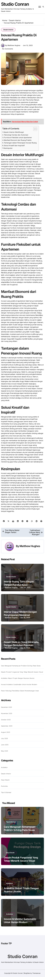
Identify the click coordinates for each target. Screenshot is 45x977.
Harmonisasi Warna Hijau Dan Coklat (25, 122)
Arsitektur (4, 767)
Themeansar (36, 973)
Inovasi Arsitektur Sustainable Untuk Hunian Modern (19, 684)
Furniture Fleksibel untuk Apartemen (18, 137)
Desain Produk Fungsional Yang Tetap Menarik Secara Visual (22, 672)
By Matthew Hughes (12, 45)
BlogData (27, 973)
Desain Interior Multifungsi (14, 132)
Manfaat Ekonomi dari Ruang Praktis (17, 140)
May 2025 (4, 751)
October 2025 (6, 720)
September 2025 (6, 726)
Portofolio (4, 786)
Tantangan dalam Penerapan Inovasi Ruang (20, 143)
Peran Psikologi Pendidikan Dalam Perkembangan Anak (20, 691)
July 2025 (4, 738)
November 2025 (6, 713)
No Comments (7, 49)
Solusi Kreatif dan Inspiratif (14, 145)
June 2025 (5, 745)
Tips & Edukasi (6, 792)
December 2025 (6, 707)
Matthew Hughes (30, 546)
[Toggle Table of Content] (34, 129)
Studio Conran (15, 4)
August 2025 (5, 732)
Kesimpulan (8, 148)
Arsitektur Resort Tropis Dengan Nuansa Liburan (17, 678)
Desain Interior (8, 29)
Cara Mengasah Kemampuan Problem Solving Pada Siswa (21, 666)
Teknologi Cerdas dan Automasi (16, 135)
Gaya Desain (5, 780)
